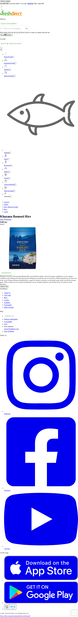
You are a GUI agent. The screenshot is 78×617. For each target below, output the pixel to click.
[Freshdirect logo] (11, 15)
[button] (39, 248)
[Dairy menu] (8, 159)
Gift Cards (7, 295)
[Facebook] (41, 488)
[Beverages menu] (11, 165)
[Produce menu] (10, 70)
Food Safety (8, 305)
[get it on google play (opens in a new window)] (41, 603)
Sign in (3, 43)
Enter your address (9, 23)
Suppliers (7, 302)
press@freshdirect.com (11, 329)
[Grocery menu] (15, 185)
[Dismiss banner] (1, 6)
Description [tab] (6, 273)
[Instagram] (41, 411)
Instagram (7, 414)
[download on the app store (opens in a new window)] (41, 580)
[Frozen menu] (9, 178)
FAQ (5, 324)
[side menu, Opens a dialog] (2, 9)
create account (15, 43)
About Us (7, 293)
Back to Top (4, 286)
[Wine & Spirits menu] (14, 191)
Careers (6, 300)
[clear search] (26, 28)
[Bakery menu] (9, 172)
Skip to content (5, 1)
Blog (5, 298)
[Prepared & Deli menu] (15, 63)
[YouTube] (41, 546)
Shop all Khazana (5, 219)
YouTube (7, 549)
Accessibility (8, 321)
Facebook (7, 490)
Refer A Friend (9, 307)
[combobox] (13, 28)
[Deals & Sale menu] (13, 57)
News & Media (9, 331)
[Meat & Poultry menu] (15, 76)
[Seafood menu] (10, 153)
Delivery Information (11, 319)
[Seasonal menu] (10, 196)
